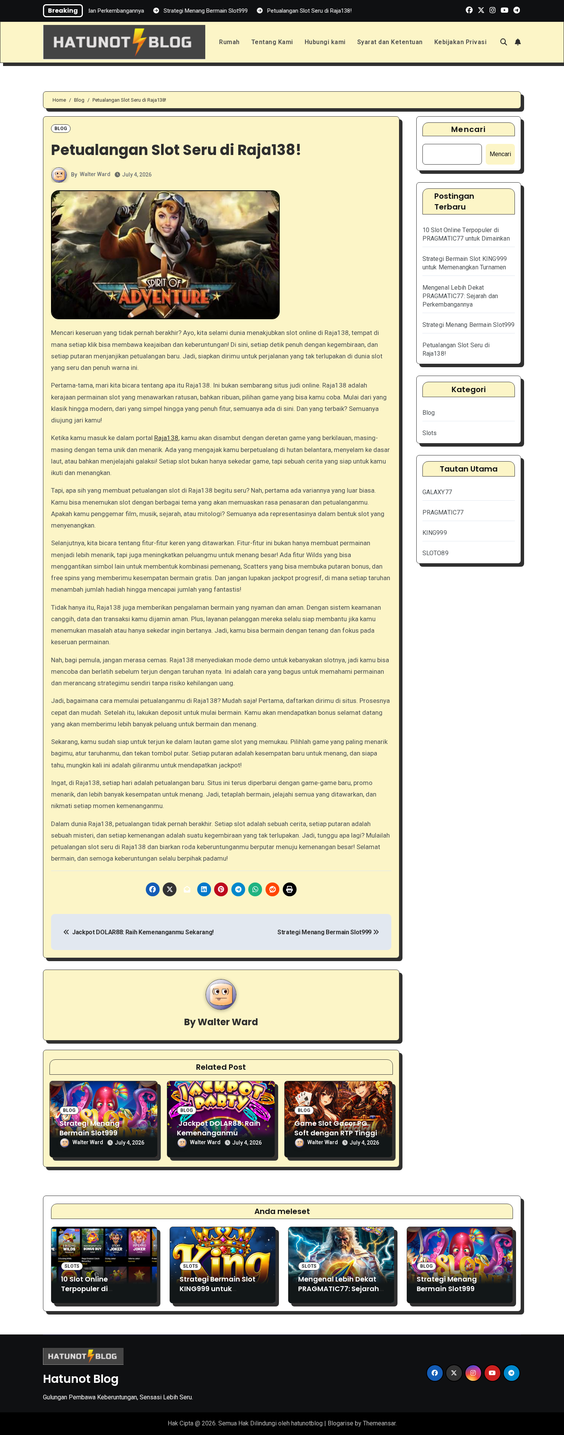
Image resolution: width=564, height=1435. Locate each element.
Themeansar (379, 1423)
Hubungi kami (325, 42)
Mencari (468, 129)
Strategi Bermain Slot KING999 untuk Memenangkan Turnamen (218, 1293)
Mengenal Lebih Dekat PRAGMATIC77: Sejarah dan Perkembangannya (460, 296)
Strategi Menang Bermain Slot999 (325, 932)
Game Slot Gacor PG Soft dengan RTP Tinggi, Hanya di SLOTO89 (336, 1132)
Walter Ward (95, 174)
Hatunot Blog (81, 1379)
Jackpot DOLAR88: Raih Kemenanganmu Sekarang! (141, 932)
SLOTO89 (435, 553)
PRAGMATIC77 (443, 512)
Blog (60, 128)
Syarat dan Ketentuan (390, 42)
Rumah (229, 42)
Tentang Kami (272, 42)
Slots (429, 433)
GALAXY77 (437, 492)
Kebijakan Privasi (460, 42)
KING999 (434, 532)
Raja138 (166, 438)
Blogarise (340, 1423)
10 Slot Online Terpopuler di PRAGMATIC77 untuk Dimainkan (97, 1293)
